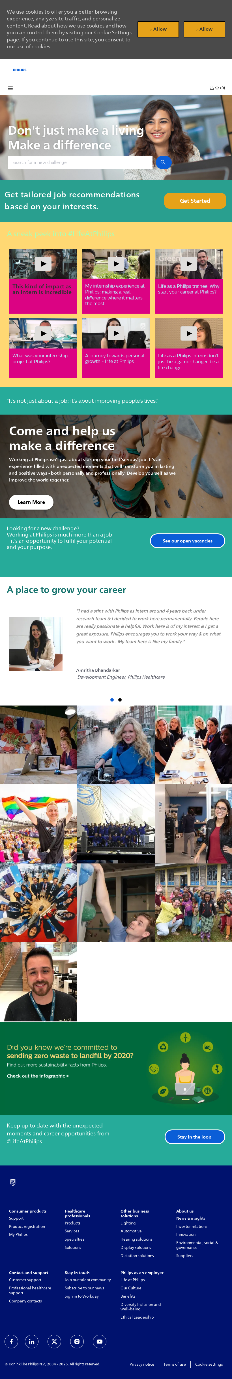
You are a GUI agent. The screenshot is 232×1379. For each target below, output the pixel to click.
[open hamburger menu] (10, 89)
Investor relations (191, 1226)
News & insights (190, 1218)
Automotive (131, 1231)
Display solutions (136, 1247)
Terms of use (175, 1364)
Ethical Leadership (137, 1317)
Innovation (186, 1234)
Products (72, 1223)
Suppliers (184, 1256)
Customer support (25, 1280)
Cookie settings (209, 1364)
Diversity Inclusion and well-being (141, 1307)
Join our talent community (88, 1280)
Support (16, 1218)
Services (72, 1231)
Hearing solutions (136, 1239)
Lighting (128, 1223)
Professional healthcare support (30, 1290)
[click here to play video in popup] (43, 264)
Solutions (73, 1247)
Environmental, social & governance (197, 1245)
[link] (31, 502)
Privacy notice (142, 1364)
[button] (212, 88)
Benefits (128, 1296)
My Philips (18, 1234)
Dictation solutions (137, 1256)
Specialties (74, 1239)
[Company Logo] (20, 69)
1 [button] (112, 700)
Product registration (27, 1226)
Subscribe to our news (84, 1288)
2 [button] (120, 700)
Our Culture (131, 1288)
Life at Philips (133, 1280)
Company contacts (25, 1301)
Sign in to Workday (82, 1296)
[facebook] (11, 1341)
